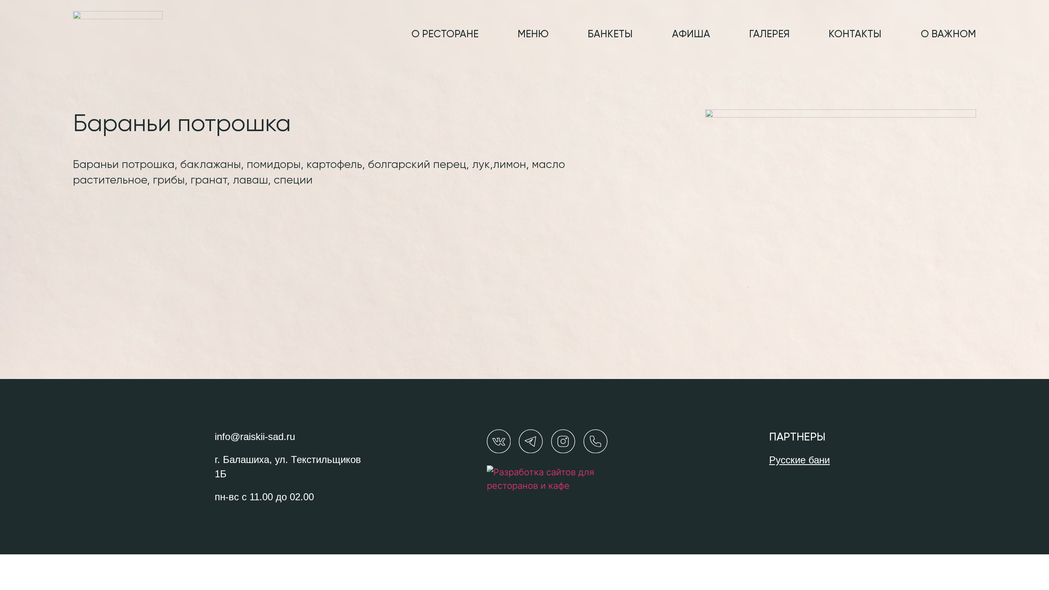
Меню (533, 35)
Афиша (691, 35)
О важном (948, 35)
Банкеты (610, 35)
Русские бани (799, 459)
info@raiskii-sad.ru (255, 436)
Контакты (855, 35)
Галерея (769, 35)
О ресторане (445, 35)
